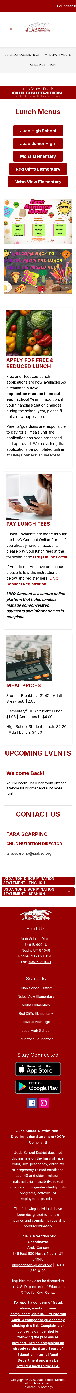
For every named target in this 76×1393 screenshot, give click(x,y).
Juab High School (35, 1030)
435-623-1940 (42, 956)
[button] (42, 241)
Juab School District (22, 55)
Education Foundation (36, 1039)
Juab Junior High (36, 1022)
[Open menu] (10, 29)
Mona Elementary (36, 1005)
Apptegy (47, 1387)
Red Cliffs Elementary (36, 1013)
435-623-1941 (40, 962)
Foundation (66, 6)
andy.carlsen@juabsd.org (32, 1265)
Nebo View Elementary (36, 996)
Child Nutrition (43, 65)
